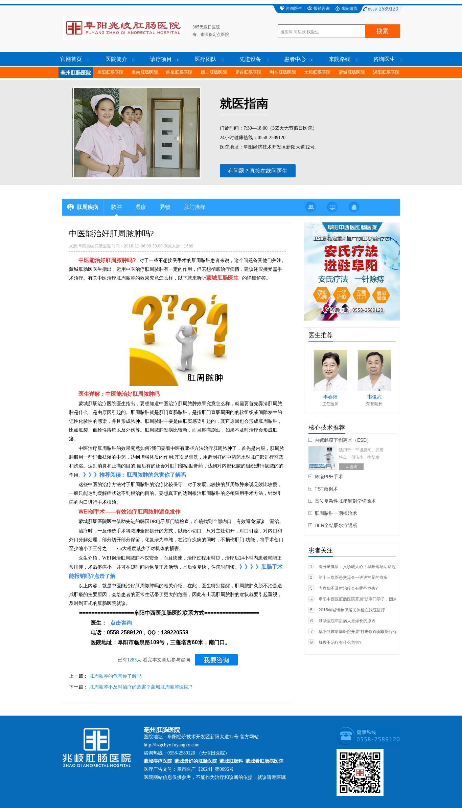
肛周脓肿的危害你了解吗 (115, 676)
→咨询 (351, 466)
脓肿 (116, 207)
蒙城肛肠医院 (352, 72)
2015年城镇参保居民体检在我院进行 (352, 610)
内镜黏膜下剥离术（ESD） (343, 440)
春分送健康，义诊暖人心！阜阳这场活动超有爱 (361, 566)
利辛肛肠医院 (283, 72)
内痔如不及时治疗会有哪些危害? (348, 588)
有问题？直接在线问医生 (257, 171)
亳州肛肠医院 (76, 72)
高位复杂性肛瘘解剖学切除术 (345, 501)
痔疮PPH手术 (329, 476)
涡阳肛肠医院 (386, 72)
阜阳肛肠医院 (110, 72)
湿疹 (140, 207)
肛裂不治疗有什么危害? (340, 642)
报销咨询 (322, 8)
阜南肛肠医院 (145, 72)
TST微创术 (326, 489)
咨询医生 (294, 8)
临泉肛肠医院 (179, 72)
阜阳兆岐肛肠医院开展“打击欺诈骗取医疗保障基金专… (368, 631)
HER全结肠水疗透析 (336, 525)
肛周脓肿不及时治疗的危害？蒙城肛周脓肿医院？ (141, 687)
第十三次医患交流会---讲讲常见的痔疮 (353, 577)
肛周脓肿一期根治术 (336, 513)
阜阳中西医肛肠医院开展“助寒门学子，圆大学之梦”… (367, 599)
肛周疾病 (87, 207)
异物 (165, 207)
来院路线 (349, 8)
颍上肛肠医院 (214, 72)
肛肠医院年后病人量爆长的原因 (347, 620)
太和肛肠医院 (317, 72)
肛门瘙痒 (195, 207)
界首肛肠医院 (248, 72)
